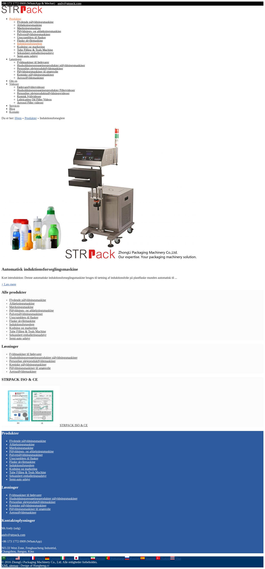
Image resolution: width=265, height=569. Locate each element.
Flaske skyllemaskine (30, 40)
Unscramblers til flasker (31, 37)
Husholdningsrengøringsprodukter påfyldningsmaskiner (51, 65)
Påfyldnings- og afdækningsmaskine (39, 31)
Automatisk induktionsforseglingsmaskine (40, 269)
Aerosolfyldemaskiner (30, 77)
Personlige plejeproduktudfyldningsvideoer (43, 93)
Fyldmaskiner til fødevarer (33, 62)
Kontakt (14, 111)
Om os (13, 80)
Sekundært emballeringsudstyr (35, 52)
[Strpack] (22, 12)
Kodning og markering (31, 46)
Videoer (14, 83)
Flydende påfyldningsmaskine (35, 21)
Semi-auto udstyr (27, 56)
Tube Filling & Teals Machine (35, 49)
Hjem (18, 118)
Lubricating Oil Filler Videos (34, 99)
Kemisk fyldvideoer (29, 96)
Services (14, 105)
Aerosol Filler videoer (30, 102)
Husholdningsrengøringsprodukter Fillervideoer (46, 90)
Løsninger (15, 59)
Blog (12, 108)
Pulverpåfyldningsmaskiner (33, 34)
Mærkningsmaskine (29, 28)
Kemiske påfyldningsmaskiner (35, 74)
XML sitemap (10, 565)
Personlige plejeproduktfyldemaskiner (40, 68)
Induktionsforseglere (29, 43)
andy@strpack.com (69, 3)
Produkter (15, 18)
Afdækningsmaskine (29, 25)
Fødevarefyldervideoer (31, 87)
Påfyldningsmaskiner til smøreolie (37, 71)
